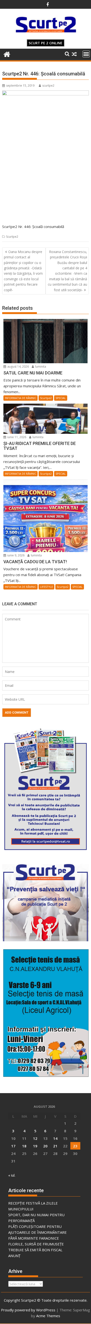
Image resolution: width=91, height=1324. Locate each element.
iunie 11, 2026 (16, 437)
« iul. (11, 1175)
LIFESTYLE (46, 587)
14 (55, 1138)
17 (13, 1145)
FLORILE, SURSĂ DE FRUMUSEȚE (36, 1244)
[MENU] (86, 54)
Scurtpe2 (12, 237)
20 (45, 1145)
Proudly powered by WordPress (28, 1309)
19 (35, 1145)
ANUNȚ (14, 1255)
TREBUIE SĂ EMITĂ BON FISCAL (35, 1249)
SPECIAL (61, 398)
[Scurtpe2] (6, 53)
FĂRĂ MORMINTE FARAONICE (33, 1238)
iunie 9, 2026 (16, 555)
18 (24, 1145)
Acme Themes (48, 1315)
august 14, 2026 (18, 366)
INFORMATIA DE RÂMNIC (20, 398)
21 (55, 1145)
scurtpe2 (48, 85)
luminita (40, 366)
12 (35, 1138)
